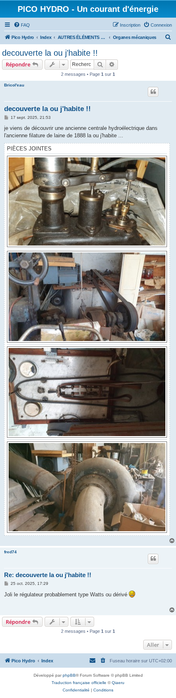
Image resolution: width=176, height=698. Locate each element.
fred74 (10, 552)
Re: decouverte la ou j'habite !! (47, 574)
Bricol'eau (14, 85)
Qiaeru (118, 682)
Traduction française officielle (79, 682)
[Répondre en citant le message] (153, 92)
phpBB (69, 675)
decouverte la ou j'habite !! (50, 52)
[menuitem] (22, 25)
